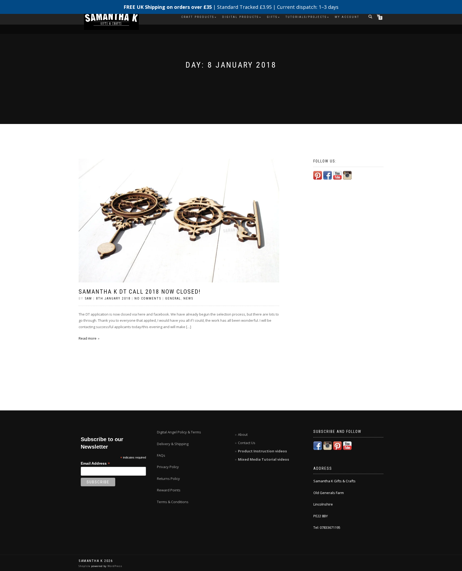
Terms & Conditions (172, 501)
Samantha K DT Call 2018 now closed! (140, 291)
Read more (88, 338)
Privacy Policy (168, 466)
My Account (347, 17)
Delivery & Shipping (172, 443)
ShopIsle (85, 566)
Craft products (197, 17)
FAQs (161, 455)
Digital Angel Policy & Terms (179, 432)
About (243, 434)
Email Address (95, 463)
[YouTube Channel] (337, 174)
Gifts (272, 17)
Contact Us (246, 442)
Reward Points (168, 490)
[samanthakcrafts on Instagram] (347, 174)
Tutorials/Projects (306, 17)
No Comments (147, 298)
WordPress (114, 566)
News (188, 298)
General (173, 298)
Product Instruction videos (262, 451)
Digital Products (240, 17)
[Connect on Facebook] (327, 174)
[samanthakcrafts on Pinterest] (317, 174)
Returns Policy (168, 478)
